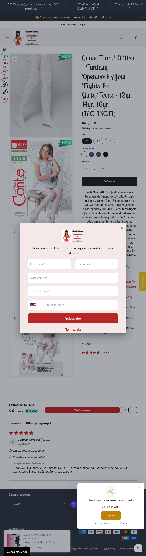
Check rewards (16, 552)
